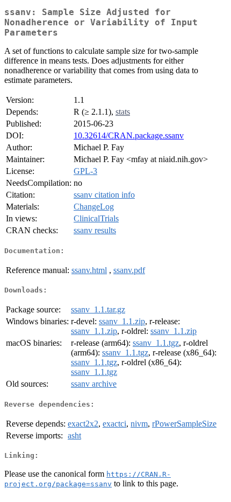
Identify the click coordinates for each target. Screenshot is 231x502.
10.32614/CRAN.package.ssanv (129, 135)
